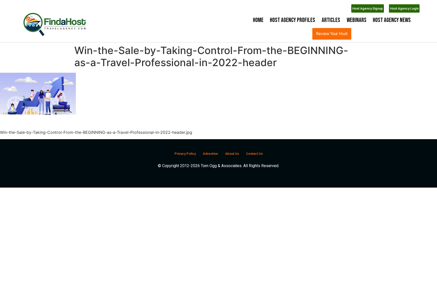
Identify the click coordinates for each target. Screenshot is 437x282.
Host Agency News (392, 20)
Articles (331, 20)
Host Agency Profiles (292, 20)
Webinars (356, 20)
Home (258, 20)
